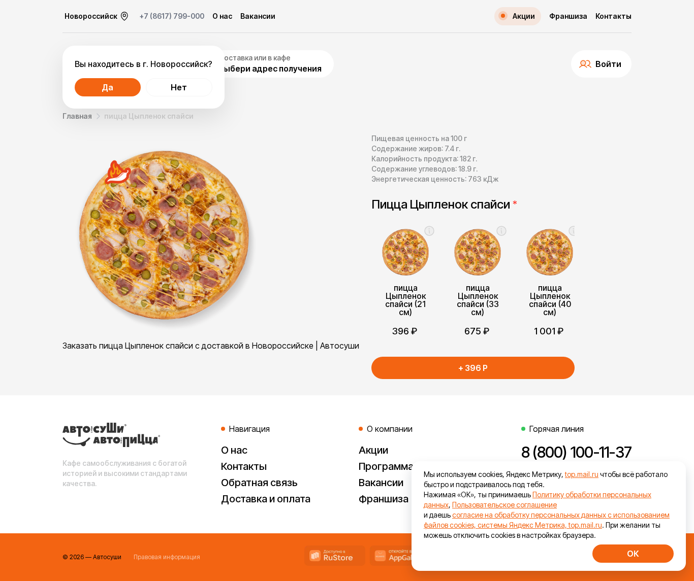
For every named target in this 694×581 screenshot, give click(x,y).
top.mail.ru (581, 474)
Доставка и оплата (265, 499)
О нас (222, 16)
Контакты (613, 16)
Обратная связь (259, 482)
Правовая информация (167, 557)
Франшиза (568, 16)
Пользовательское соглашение (504, 504)
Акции (373, 450)
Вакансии (257, 16)
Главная (77, 116)
